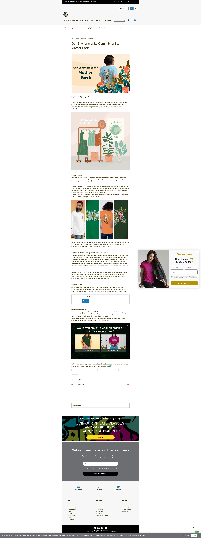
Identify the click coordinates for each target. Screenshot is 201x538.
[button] (135, 242)
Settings (187, 535)
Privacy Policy (141, 535)
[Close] (199, 535)
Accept (194, 535)
